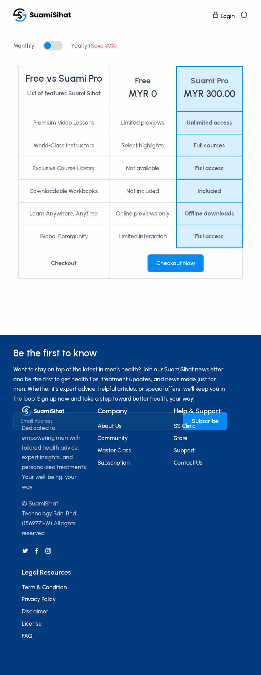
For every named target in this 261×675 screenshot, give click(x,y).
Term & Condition (44, 587)
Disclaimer (35, 611)
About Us (110, 425)
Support (184, 450)
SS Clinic (184, 425)
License (32, 623)
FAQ (27, 635)
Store (181, 438)
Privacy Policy (39, 599)
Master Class (114, 450)
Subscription (114, 462)
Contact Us (188, 462)
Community (113, 438)
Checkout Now (175, 263)
